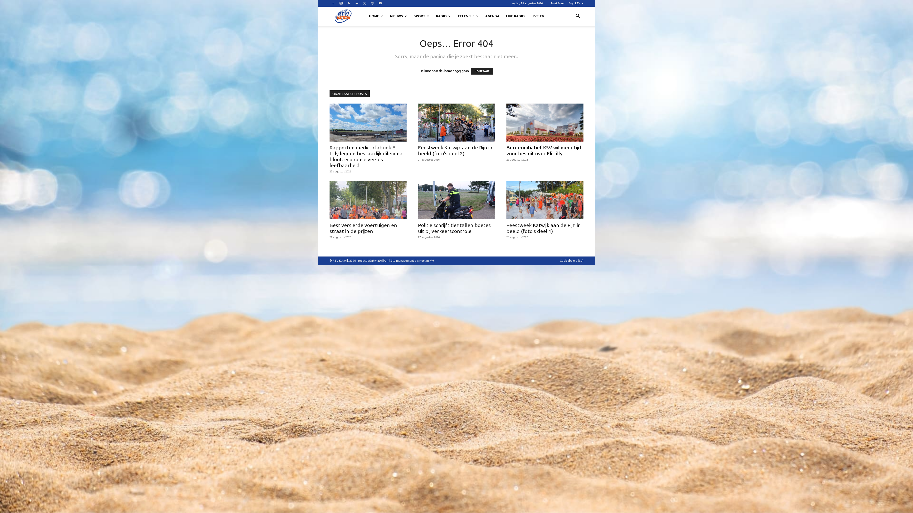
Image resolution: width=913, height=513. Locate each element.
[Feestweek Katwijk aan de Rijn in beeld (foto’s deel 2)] (456, 123)
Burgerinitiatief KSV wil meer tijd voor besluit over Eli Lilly (543, 150)
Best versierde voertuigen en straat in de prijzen (363, 228)
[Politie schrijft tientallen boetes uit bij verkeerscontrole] (456, 200)
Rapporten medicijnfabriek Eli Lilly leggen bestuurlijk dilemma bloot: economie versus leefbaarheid (366, 156)
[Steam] (356, 3)
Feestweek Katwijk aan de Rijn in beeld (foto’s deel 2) (455, 150)
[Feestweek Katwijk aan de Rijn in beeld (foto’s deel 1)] (544, 200)
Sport (419, 16)
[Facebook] (333, 3)
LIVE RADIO (515, 16)
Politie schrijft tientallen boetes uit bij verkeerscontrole (454, 228)
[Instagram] (341, 3)
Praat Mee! (557, 3)
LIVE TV (537, 16)
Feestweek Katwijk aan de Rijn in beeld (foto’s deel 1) (543, 228)
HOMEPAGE (482, 71)
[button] (577, 17)
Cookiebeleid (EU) (571, 260)
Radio (441, 16)
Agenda (492, 16)
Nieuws (396, 16)
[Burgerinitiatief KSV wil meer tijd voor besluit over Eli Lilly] (544, 123)
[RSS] (348, 3)
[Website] (372, 3)
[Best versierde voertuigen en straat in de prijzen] (368, 200)
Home (374, 16)
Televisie (466, 16)
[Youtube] (380, 3)
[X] (364, 3)
